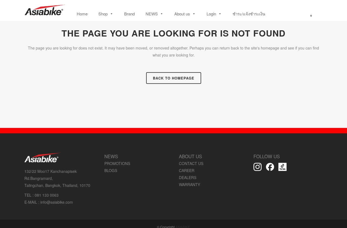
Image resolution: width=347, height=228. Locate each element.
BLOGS (110, 170)
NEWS (152, 13)
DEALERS (187, 177)
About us (182, 13)
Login (211, 13)
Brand (129, 13)
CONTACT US (191, 163)
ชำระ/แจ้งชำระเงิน (249, 13)
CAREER (186, 170)
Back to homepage (173, 78)
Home (82, 13)
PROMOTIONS (117, 163)
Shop (103, 13)
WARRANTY (189, 184)
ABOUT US (190, 156)
